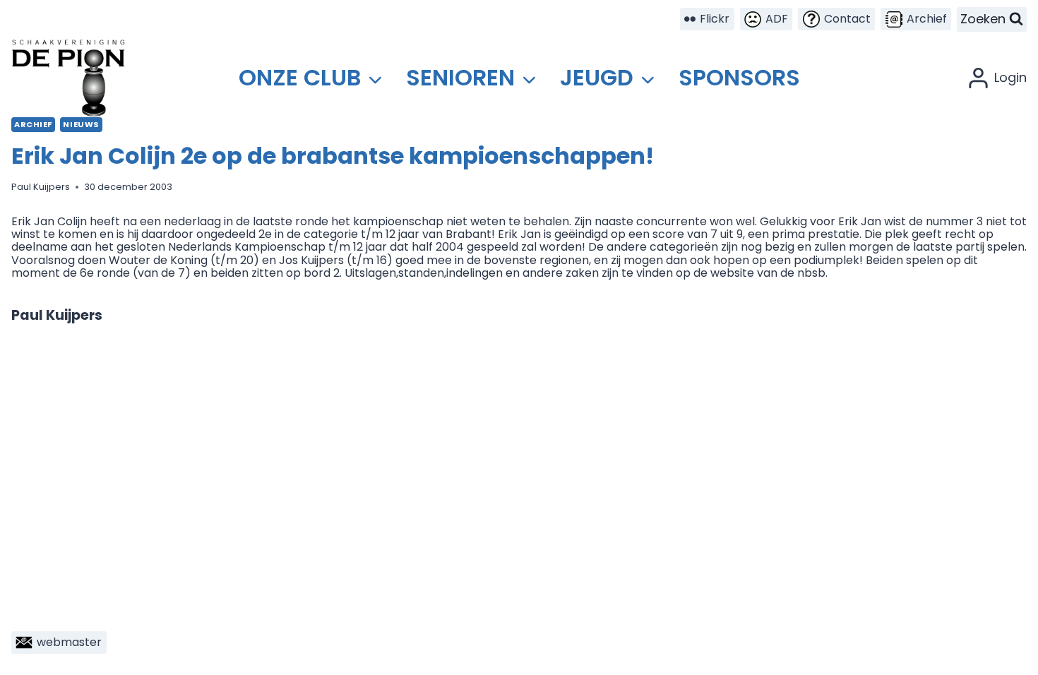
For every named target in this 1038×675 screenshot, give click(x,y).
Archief (33, 124)
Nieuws (81, 124)
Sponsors (739, 77)
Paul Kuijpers (40, 187)
